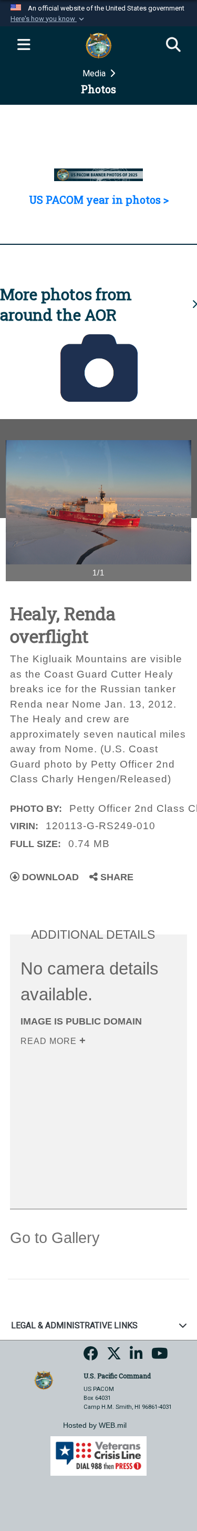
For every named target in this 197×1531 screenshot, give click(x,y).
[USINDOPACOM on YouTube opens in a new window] (159, 1357)
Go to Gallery (55, 1237)
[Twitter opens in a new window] (114, 1357)
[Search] (173, 45)
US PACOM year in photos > (99, 199)
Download (49, 877)
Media (95, 73)
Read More (49, 1041)
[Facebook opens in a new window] (91, 1357)
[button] (48, 19)
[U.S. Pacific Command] (43, 1380)
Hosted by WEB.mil (95, 1425)
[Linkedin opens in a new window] (136, 1357)
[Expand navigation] (24, 45)
